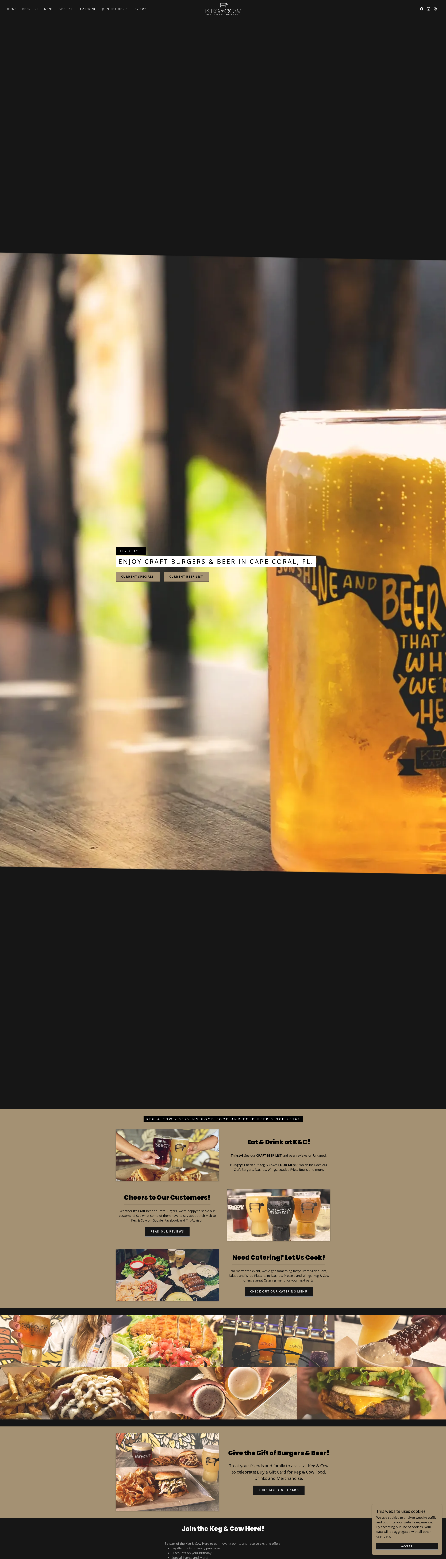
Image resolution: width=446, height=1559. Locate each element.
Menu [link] (49, 9)
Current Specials (137, 576)
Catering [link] (88, 9)
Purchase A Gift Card (279, 1490)
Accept (407, 1546)
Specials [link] (67, 9)
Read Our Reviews (167, 1231)
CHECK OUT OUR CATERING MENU (278, 1291)
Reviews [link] (140, 9)
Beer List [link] (30, 9)
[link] (223, 8)
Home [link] (12, 9)
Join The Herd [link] (114, 9)
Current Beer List (186, 576)
